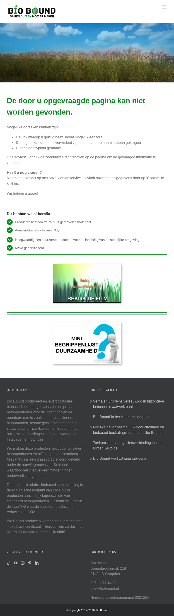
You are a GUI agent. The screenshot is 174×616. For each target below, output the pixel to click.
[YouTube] (15, 563)
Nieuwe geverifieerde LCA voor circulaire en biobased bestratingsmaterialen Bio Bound (128, 429)
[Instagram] (22, 563)
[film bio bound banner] (87, 266)
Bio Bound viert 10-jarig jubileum (119, 458)
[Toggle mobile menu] (164, 7)
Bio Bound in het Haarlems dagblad (121, 417)
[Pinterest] (29, 563)
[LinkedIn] (37, 563)
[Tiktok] (8, 563)
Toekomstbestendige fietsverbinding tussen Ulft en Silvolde (127, 445)
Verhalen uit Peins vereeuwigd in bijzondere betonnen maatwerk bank (128, 404)
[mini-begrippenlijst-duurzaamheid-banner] (87, 324)
